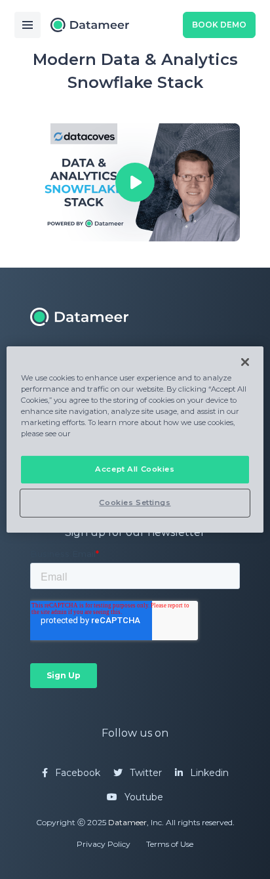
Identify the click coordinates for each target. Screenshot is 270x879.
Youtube (142, 797)
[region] (135, 439)
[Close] (245, 362)
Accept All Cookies (134, 469)
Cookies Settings (134, 502)
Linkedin (208, 773)
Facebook (76, 773)
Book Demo (219, 25)
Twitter (144, 773)
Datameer (127, 822)
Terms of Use (169, 844)
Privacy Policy (103, 844)
